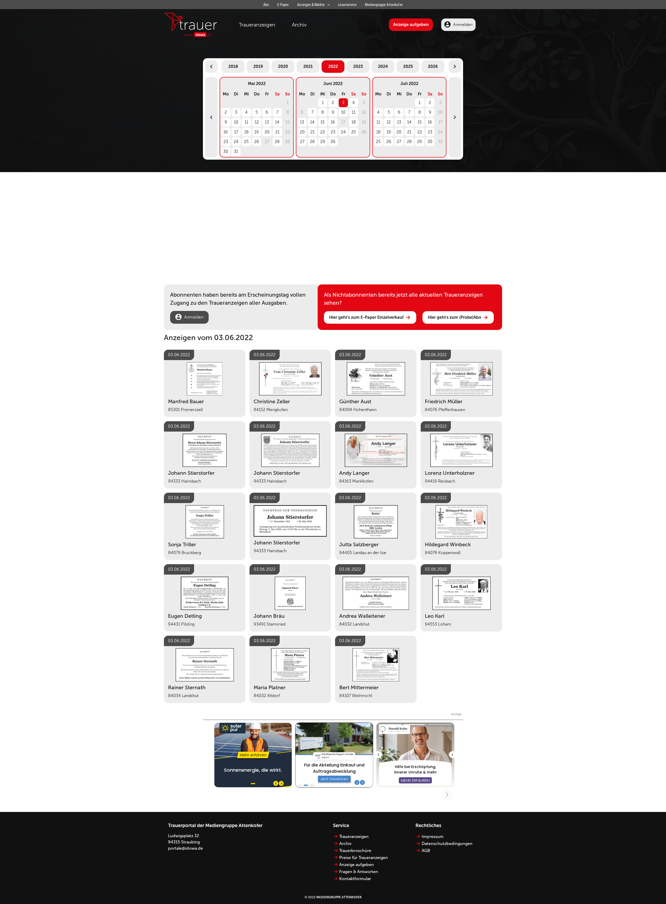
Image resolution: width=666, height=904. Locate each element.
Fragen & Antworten (358, 871)
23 (225, 141)
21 (277, 132)
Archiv (299, 25)
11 (246, 122)
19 (256, 132)
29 (322, 141)
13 (267, 122)
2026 (433, 66)
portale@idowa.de (185, 848)
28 (277, 141)
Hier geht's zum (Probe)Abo (454, 317)
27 (302, 141)
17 (236, 132)
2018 (233, 66)
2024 (383, 66)
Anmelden (462, 24)
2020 (283, 66)
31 (236, 151)
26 (256, 141)
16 (225, 132)
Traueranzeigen (257, 25)
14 (277, 122)
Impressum (433, 836)
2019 (258, 66)
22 (322, 132)
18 (246, 132)
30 (225, 151)
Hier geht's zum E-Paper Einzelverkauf (366, 317)
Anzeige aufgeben (411, 24)
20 (267, 132)
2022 (333, 66)
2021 (308, 66)
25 (246, 141)
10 (236, 122)
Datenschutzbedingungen (447, 843)
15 (323, 122)
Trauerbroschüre (355, 850)
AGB (426, 850)
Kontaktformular (355, 878)
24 (236, 141)
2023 (358, 66)
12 (257, 122)
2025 (408, 66)
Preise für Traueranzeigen (363, 857)
